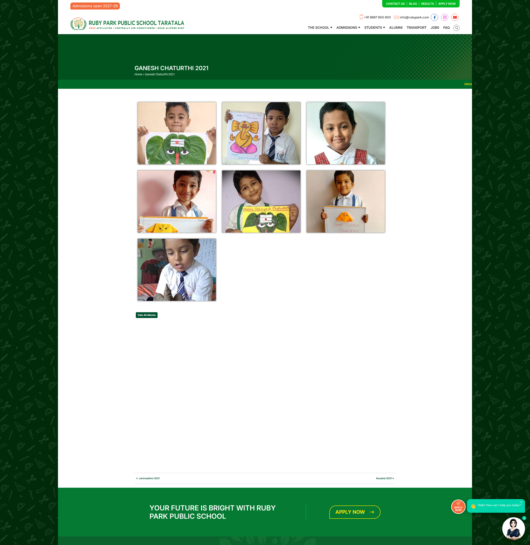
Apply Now (447, 3)
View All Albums (147, 315)
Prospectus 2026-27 (430, 84)
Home (138, 74)
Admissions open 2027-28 (95, 6)
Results (427, 3)
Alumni (395, 27)
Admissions (346, 27)
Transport (416, 27)
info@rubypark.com (414, 17)
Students (373, 27)
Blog (413, 3)
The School (318, 27)
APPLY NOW (458, 508)
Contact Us (395, 3)
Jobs (435, 27)
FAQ (446, 27)
